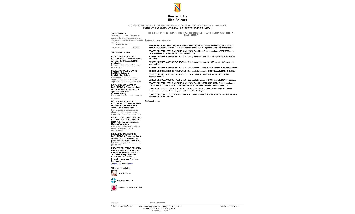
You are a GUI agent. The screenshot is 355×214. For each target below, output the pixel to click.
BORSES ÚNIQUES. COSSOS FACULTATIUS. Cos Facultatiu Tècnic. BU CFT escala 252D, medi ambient (193, 68)
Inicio (130, 25)
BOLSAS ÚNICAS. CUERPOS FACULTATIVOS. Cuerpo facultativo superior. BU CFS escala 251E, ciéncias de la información (126, 104)
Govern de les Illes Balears (148, 206)
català (152, 203)
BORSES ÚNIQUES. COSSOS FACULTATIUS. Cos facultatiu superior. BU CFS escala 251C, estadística (192, 80)
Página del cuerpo (152, 101)
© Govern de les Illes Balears (122, 206)
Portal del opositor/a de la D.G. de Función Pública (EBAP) (177, 27)
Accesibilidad (225, 206)
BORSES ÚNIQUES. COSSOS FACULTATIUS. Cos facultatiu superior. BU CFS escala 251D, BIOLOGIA (192, 71)
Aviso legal (235, 206)
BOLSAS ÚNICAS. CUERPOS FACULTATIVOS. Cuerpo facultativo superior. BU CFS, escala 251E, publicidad (126, 60)
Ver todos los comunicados (122, 164)
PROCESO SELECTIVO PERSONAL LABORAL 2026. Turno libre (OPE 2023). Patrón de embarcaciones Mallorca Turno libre (126, 121)
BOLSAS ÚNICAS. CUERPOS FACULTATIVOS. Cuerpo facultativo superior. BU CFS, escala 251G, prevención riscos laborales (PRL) (126, 137)
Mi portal (114, 203)
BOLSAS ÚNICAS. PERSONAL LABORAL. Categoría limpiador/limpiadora (124, 73)
